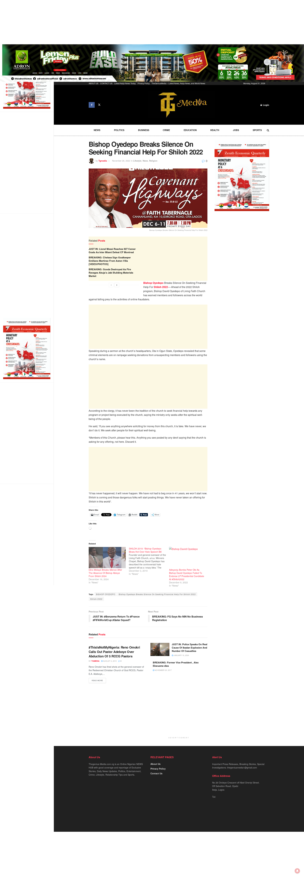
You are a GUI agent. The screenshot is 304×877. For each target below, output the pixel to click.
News (97, 130)
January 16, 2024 (181, 655)
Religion (153, 160)
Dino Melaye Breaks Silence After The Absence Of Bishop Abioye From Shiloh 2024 (105, 573)
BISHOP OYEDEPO (105, 594)
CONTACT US (106, 83)
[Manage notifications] (297, 870)
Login (265, 104)
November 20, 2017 (163, 670)
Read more (97, 680)
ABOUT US (93, 83)
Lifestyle (137, 160)
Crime (166, 130)
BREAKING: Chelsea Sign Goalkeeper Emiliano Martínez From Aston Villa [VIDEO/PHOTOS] (110, 261)
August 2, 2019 (110, 661)
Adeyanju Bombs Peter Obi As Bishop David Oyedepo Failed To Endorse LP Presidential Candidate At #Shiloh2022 (186, 574)
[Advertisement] (95, 22)
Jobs (236, 130)
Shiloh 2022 (96, 599)
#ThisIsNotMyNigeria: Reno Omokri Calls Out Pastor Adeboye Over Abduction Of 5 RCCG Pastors (114, 651)
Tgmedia (102, 160)
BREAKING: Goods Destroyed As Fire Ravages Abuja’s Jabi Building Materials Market (111, 273)
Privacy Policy (144, 83)
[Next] (116, 285)
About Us (155, 763)
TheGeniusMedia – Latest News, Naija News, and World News (178, 83)
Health (214, 130)
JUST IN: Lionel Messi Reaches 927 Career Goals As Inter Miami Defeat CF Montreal (112, 250)
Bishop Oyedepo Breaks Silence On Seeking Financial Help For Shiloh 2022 (157, 594)
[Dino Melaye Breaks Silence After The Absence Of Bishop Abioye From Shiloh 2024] (107, 557)
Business (143, 130)
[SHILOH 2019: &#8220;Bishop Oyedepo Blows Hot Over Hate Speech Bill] (149, 561)
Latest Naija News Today (125, 83)
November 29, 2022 (121, 160)
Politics (119, 130)
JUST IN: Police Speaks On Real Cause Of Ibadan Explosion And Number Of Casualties (189, 648)
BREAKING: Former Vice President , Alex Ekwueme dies (176, 664)
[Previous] (111, 285)
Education (190, 130)
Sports (257, 130)
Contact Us (156, 773)
